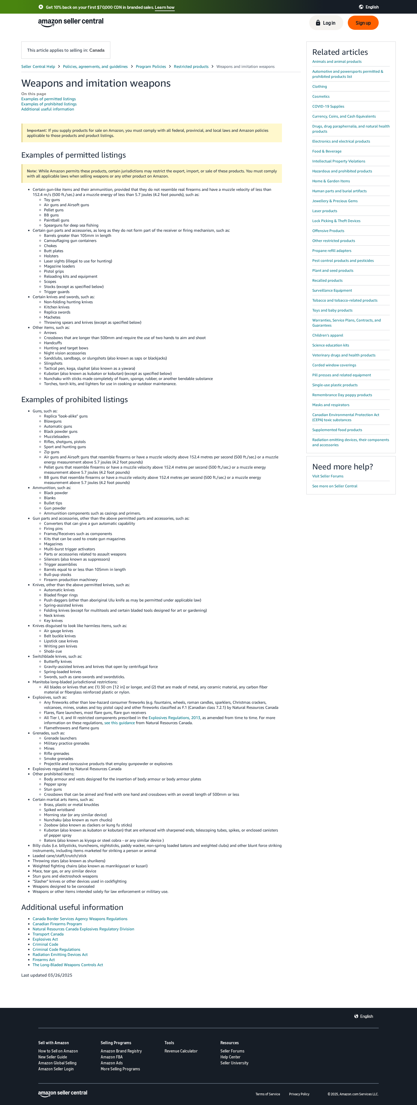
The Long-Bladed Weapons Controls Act (68, 964)
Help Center (230, 1056)
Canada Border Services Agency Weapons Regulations (80, 918)
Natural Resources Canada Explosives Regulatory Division (83, 928)
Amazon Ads (112, 1062)
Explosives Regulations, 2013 (174, 717)
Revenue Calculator (181, 1050)
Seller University (234, 1062)
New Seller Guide (52, 1056)
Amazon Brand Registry (121, 1050)
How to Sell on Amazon (58, 1050)
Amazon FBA (112, 1056)
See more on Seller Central (334, 486)
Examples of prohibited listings (49, 103)
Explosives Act (45, 939)
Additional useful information (47, 108)
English (366, 1016)
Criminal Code (45, 944)
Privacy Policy (299, 1094)
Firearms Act (44, 959)
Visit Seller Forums (328, 476)
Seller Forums (232, 1050)
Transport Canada (48, 933)
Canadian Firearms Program (57, 923)
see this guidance (119, 722)
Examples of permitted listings (48, 98)
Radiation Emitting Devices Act (60, 954)
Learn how (164, 7)
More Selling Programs (120, 1068)
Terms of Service (268, 1094)
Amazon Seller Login (56, 1068)
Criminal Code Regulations (56, 949)
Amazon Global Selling (57, 1062)
